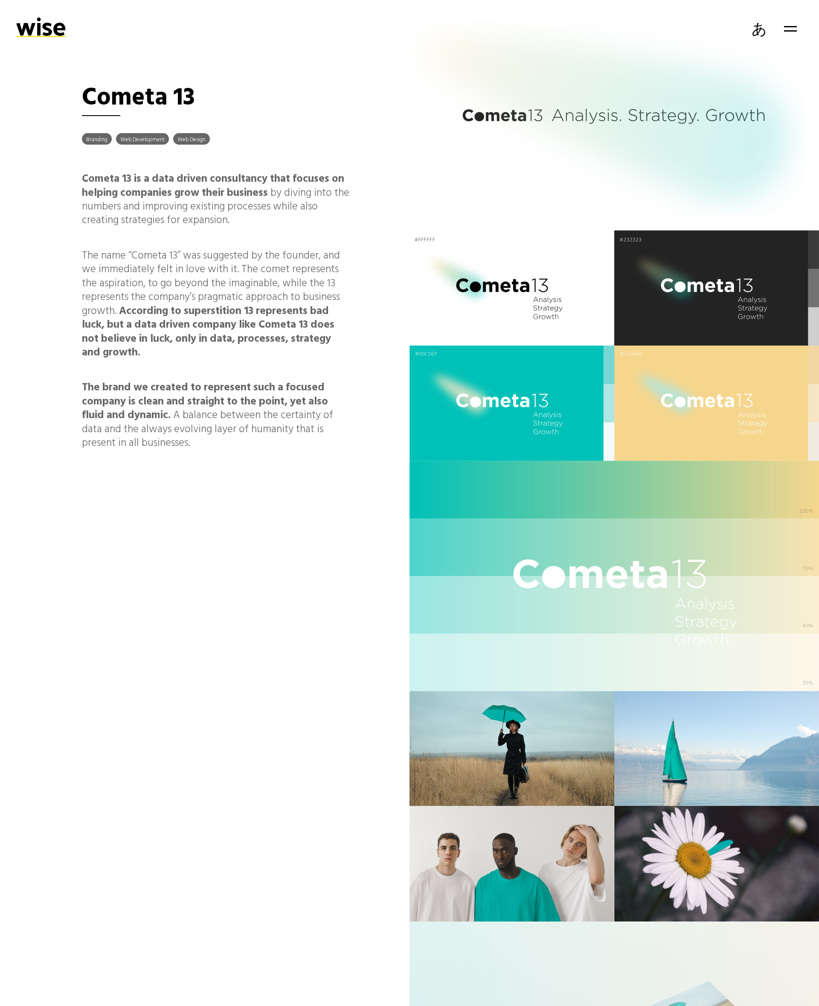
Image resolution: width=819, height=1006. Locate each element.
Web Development (142, 139)
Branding (96, 139)
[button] (790, 28)
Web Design (191, 139)
